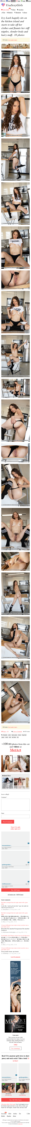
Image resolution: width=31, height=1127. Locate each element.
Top (4, 12)
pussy (3, 737)
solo (10, 737)
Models (10, 12)
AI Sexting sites (12, 894)
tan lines (14, 737)
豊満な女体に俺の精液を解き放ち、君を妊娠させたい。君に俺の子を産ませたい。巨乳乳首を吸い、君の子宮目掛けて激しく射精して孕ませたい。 (15, 918)
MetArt (15, 749)
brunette (5, 735)
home (19, 735)
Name (2, 813)
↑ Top (28, 1113)
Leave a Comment (17, 731)
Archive (21, 10)
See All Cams (15, 890)
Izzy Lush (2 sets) (12, 40)
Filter (14, 10)
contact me (20, 1123)
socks (6, 737)
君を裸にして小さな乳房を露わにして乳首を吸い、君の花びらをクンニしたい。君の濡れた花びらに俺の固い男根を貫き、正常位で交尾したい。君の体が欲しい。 (15, 940)
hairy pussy (14, 735)
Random (18, 12)
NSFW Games (19, 894)
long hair (24, 735)
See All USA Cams (15, 1100)
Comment (4, 797)
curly (9, 735)
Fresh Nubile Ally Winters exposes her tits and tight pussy (15, 935)
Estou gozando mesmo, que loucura (10, 951)
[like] (2, 731)
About (25, 12)
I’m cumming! (15, 1048)
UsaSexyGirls (14, 5)
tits (18, 737)
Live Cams (6, 10)
